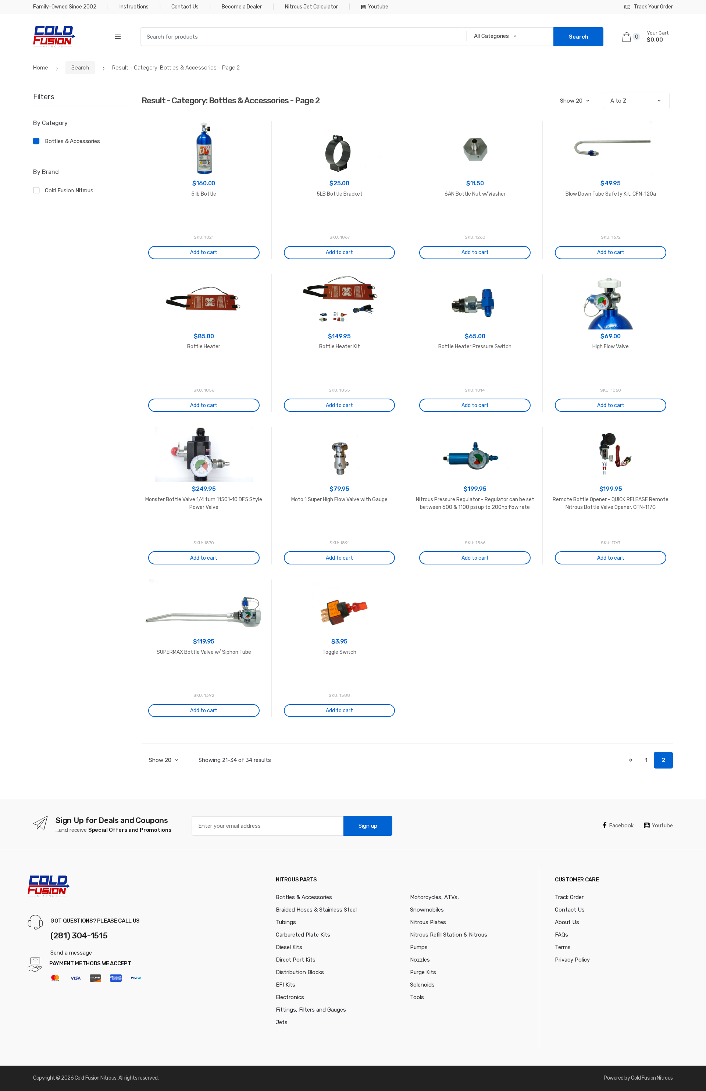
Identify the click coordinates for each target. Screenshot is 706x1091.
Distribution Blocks (300, 972)
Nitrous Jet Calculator (311, 7)
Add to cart (203, 252)
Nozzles (420, 959)
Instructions (134, 7)
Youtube (378, 7)
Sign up (368, 826)
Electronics (290, 997)
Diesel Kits (289, 947)
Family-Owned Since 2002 (64, 7)
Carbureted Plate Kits (303, 934)
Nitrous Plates (428, 922)
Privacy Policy (572, 959)
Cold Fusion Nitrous (69, 190)
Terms (563, 947)
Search (80, 67)
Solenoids (422, 984)
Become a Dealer (242, 7)
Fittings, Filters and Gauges (311, 1009)
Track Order (569, 897)
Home (40, 67)
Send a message (71, 952)
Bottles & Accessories (72, 141)
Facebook (621, 825)
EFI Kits (285, 984)
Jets (282, 1022)
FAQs (561, 934)
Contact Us (185, 7)
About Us (567, 922)
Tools (417, 997)
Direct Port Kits (295, 959)
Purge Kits (423, 972)
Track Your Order (653, 7)
